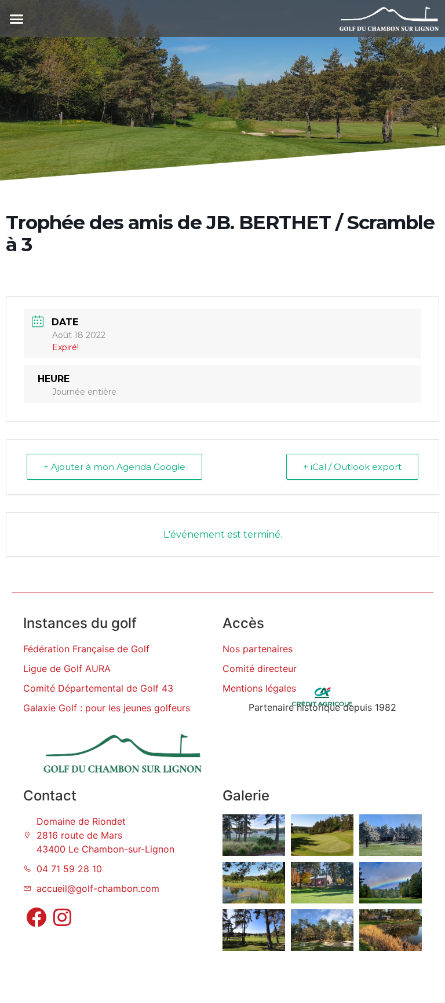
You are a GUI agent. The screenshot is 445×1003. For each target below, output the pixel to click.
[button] (17, 19)
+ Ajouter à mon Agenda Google (114, 466)
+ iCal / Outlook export (352, 466)
